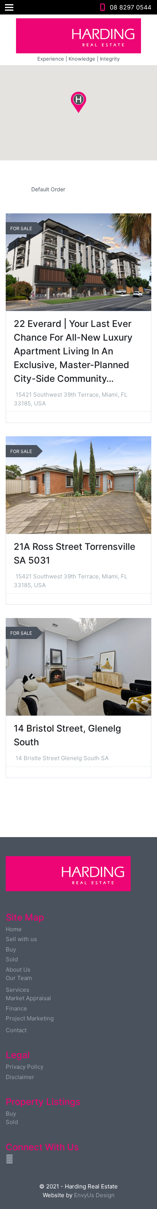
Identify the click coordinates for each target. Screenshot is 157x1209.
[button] (86, 113)
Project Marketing (30, 1018)
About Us (18, 969)
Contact (16, 1030)
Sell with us (21, 939)
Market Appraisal (28, 998)
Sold (12, 959)
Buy (11, 949)
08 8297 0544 (130, 7)
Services (17, 989)
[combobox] (78, 189)
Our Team (19, 978)
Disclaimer (20, 1077)
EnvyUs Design (94, 1195)
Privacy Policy (24, 1066)
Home (14, 929)
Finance (16, 1008)
